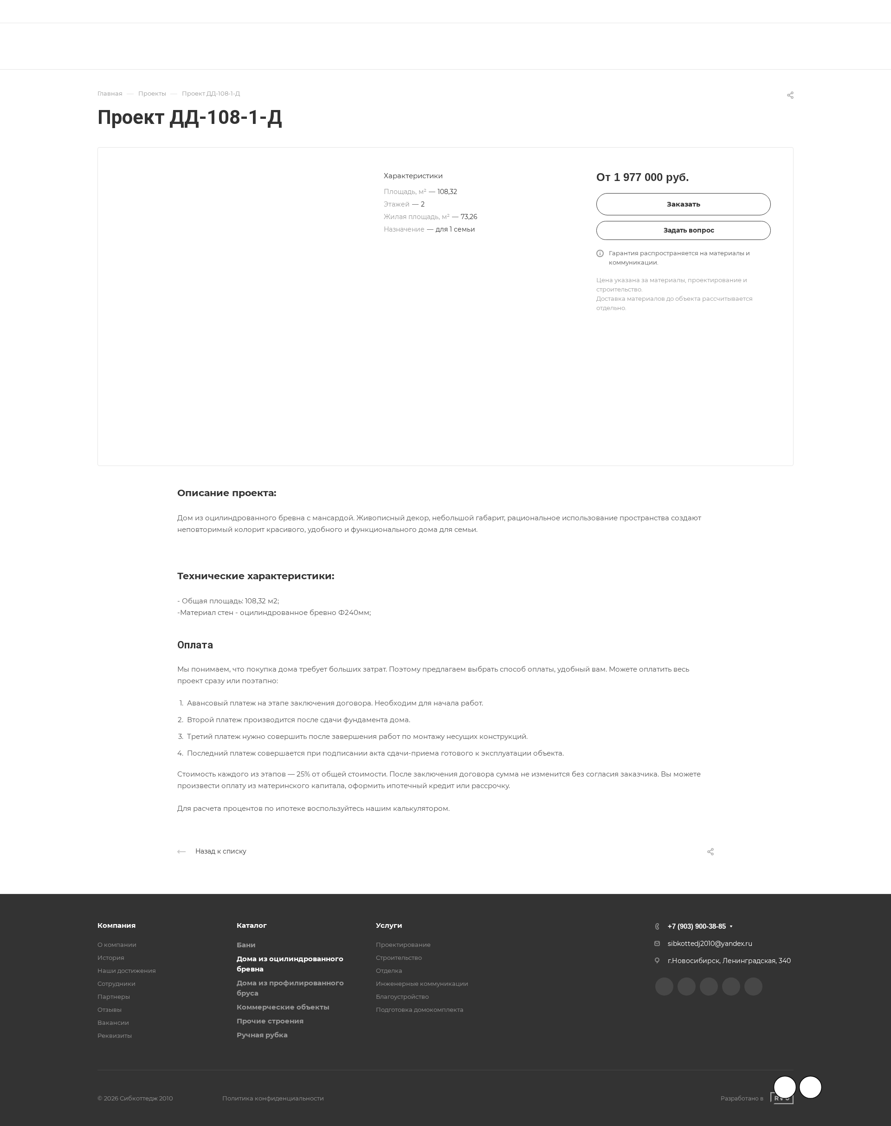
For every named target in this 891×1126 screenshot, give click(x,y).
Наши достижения (126, 970)
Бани (246, 944)
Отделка (389, 970)
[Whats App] (470, 11)
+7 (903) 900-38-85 (758, 11)
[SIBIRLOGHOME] (436, 11)
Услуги (389, 925)
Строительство (399, 957)
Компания (116, 925)
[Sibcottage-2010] (420, 11)
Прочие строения (270, 1020)
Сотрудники (116, 983)
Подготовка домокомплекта (420, 1009)
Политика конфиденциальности (273, 1098)
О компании (116, 944)
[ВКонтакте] (403, 11)
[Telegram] (453, 11)
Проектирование (403, 944)
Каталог (252, 925)
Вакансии (113, 1022)
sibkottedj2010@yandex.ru (710, 943)
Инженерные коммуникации (422, 983)
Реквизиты (114, 1035)
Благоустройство (402, 996)
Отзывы (109, 1009)
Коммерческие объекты (283, 1007)
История (110, 957)
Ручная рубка (262, 1034)
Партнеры (113, 996)
